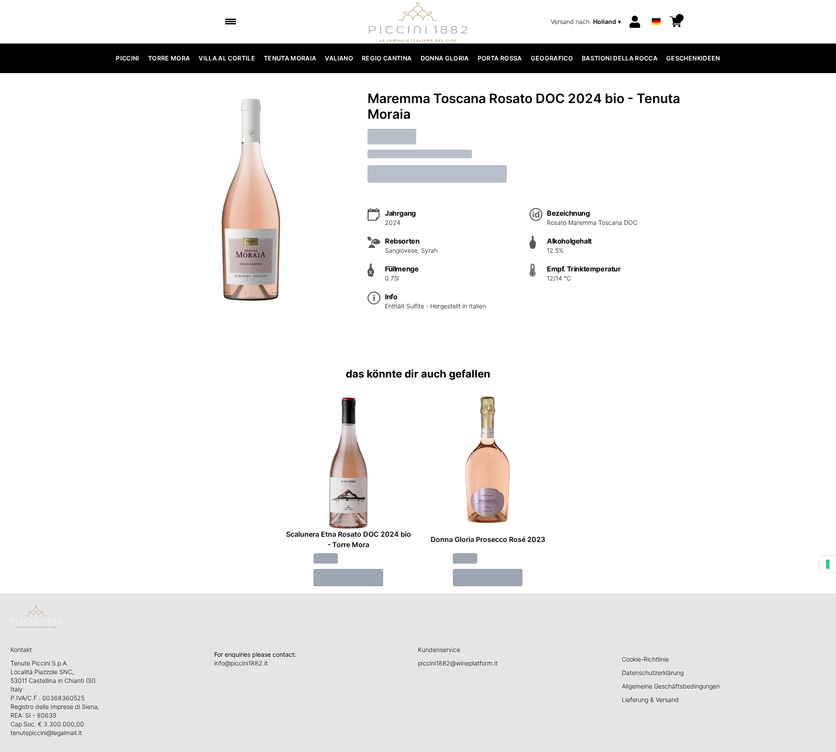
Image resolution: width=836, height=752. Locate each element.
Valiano (339, 58)
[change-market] (586, 21)
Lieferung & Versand (650, 699)
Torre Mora (169, 58)
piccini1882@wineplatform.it (458, 663)
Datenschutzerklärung (653, 672)
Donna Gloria (445, 58)
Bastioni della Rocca (619, 58)
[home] (418, 21)
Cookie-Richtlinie (645, 659)
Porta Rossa (500, 58)
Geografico (552, 58)
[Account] (635, 22)
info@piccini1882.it (241, 663)
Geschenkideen (693, 58)
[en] (656, 10)
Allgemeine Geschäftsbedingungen (671, 686)
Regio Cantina (387, 58)
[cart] (676, 22)
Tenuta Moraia (290, 58)
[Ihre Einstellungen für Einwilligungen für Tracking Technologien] (827, 564)
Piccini (127, 58)
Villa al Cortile (227, 58)
